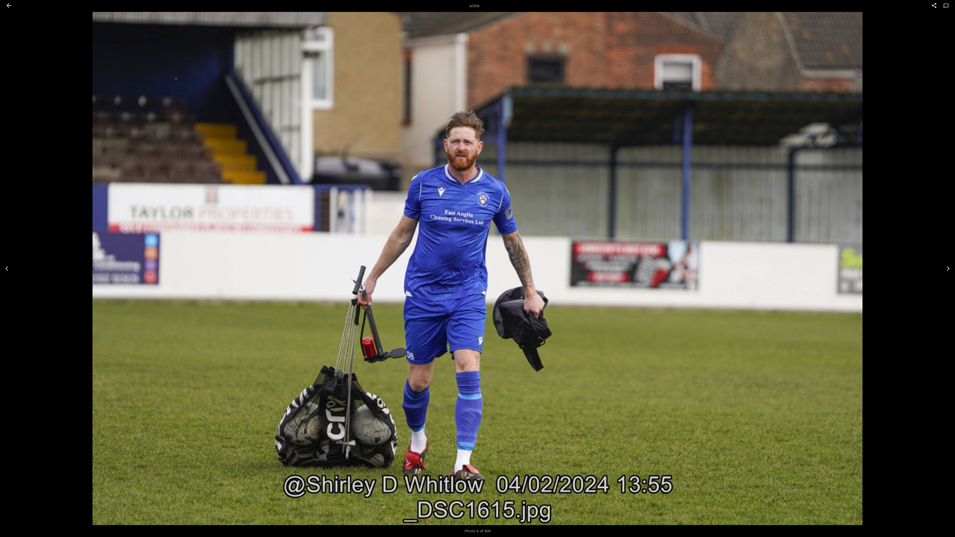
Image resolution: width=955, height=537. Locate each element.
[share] (934, 5)
